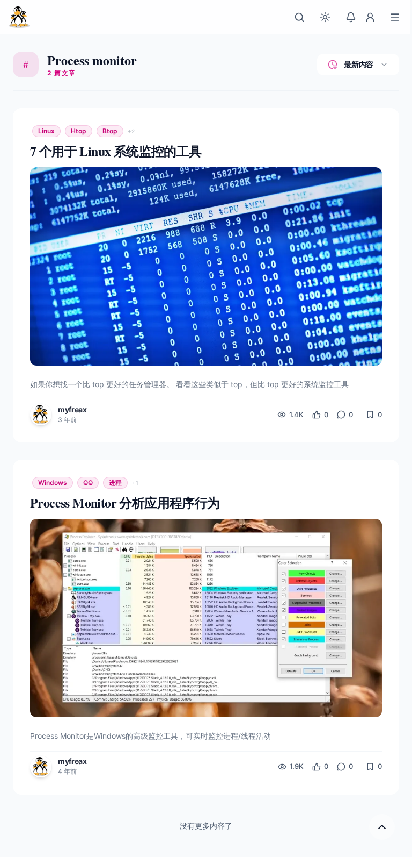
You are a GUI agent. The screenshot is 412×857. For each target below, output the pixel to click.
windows (52, 483)
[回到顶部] (382, 827)
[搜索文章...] (299, 17)
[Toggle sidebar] (394, 17)
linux (46, 131)
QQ (88, 483)
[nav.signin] (370, 17)
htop (78, 131)
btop (109, 131)
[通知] (350, 17)
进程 (115, 483)
